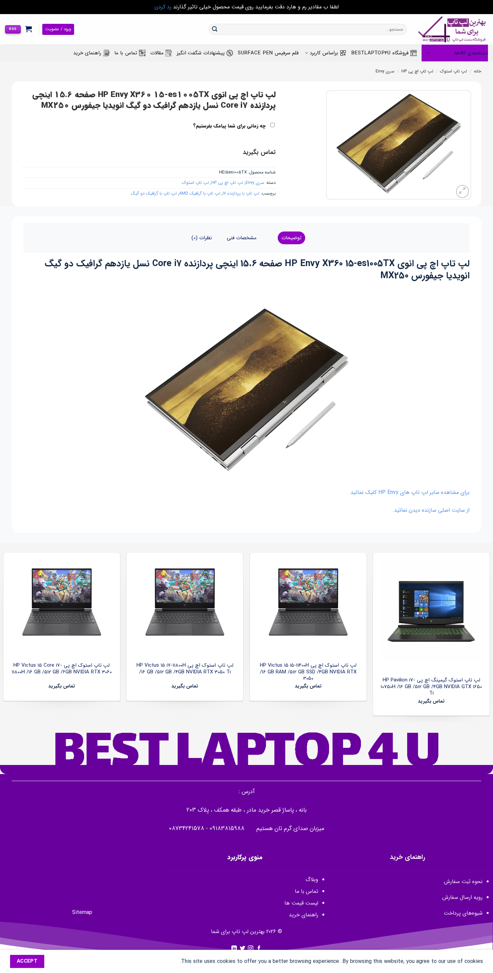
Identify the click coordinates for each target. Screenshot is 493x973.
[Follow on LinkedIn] (234, 948)
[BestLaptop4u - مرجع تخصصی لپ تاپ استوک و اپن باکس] (452, 29)
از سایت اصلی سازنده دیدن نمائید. (431, 510)
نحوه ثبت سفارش (463, 881)
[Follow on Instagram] (250, 948)
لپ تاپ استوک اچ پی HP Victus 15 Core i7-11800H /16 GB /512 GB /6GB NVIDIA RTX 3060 (62, 668)
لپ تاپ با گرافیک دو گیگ (154, 193)
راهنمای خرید (87, 53)
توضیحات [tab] (291, 238)
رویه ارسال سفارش (462, 897)
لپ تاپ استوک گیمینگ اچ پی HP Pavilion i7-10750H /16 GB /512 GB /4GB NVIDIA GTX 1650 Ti (431, 687)
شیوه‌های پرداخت (463, 913)
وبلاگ (312, 879)
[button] (29, 29)
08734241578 (186, 828)
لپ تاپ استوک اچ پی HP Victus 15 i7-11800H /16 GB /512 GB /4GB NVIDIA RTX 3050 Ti (184, 668)
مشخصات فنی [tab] (242, 238)
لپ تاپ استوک (453, 71)
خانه (477, 71)
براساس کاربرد (324, 53)
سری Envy (385, 71)
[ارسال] (214, 29)
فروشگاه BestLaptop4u (379, 53)
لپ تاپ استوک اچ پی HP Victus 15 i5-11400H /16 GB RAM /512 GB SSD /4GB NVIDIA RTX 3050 (308, 672)
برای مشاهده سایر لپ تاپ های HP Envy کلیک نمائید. (409, 492)
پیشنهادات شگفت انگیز (201, 53)
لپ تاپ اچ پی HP (417, 71)
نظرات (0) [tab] (201, 238)
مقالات (157, 53)
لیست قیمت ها (301, 903)
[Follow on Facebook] (259, 948)
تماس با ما (125, 53)
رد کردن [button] (163, 7)
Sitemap (82, 912)
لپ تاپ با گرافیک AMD (199, 193)
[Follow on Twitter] (242, 948)
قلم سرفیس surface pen (268, 53)
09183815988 (227, 828)
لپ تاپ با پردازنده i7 (241, 193)
